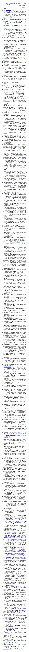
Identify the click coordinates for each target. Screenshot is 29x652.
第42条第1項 (22, 558)
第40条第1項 (23, 610)
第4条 (15, 432)
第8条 (22, 536)
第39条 (15, 587)
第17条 (13, 433)
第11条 (24, 608)
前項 (5, 62)
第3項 (18, 537)
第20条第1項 (9, 557)
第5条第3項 (6, 536)
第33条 (18, 242)
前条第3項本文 (7, 367)
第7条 (20, 432)
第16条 (8, 433)
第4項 (8, 539)
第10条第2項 (12, 537)
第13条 (8, 610)
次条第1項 (8, 558)
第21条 (23, 433)
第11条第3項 (10, 556)
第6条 (18, 536)
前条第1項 (24, 587)
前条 (4, 521)
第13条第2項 (14, 539)
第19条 (17, 433)
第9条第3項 (14, 554)
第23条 (7, 435)
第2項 (14, 558)
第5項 (12, 536)
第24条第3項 (11, 540)
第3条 (10, 587)
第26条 (13, 435)
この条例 (8, 10)
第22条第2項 (16, 557)
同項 (22, 158)
